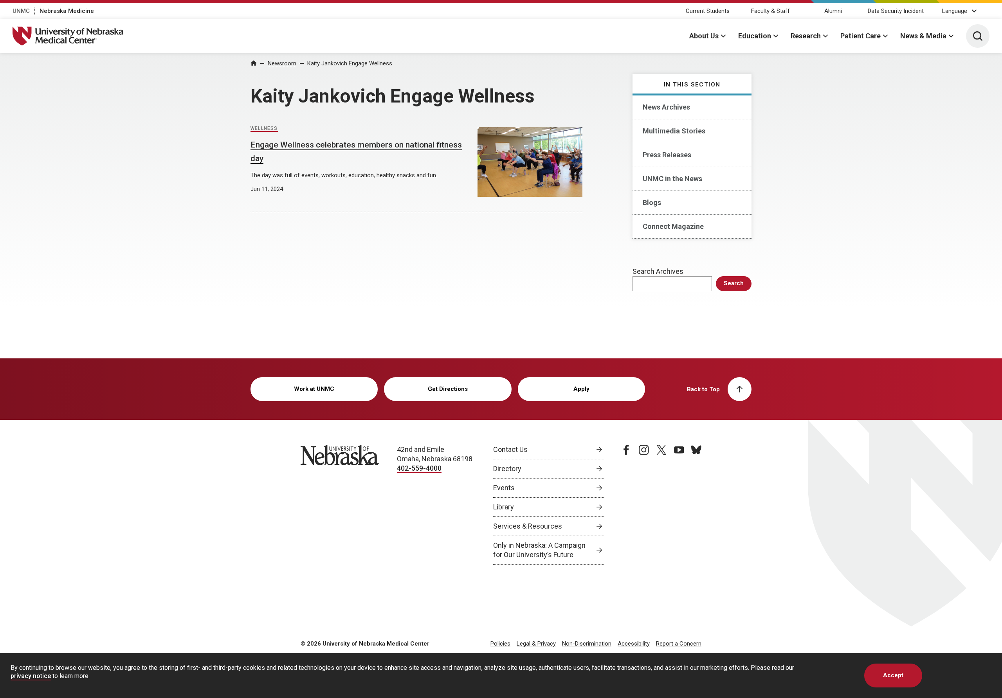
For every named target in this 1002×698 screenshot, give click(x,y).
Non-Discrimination (586, 643)
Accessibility (634, 643)
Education (754, 36)
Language (954, 10)
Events (504, 488)
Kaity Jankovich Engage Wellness (349, 63)
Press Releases (667, 155)
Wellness (264, 128)
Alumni (833, 10)
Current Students (708, 10)
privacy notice (31, 676)
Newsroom (282, 63)
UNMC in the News (672, 178)
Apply (581, 388)
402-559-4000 (419, 468)
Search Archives (658, 271)
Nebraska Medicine (67, 10)
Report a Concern (678, 643)
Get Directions (448, 388)
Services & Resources (527, 526)
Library (503, 507)
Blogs (652, 202)
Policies (500, 643)
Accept (893, 675)
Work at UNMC (314, 388)
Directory (507, 468)
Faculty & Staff (770, 10)
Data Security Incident (896, 10)
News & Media (923, 36)
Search (734, 283)
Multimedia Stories (674, 131)
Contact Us (510, 449)
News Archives (666, 107)
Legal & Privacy (536, 643)
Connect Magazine (673, 226)
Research (806, 36)
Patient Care (860, 36)
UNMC (21, 10)
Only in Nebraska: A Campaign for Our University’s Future (539, 550)
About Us (704, 36)
